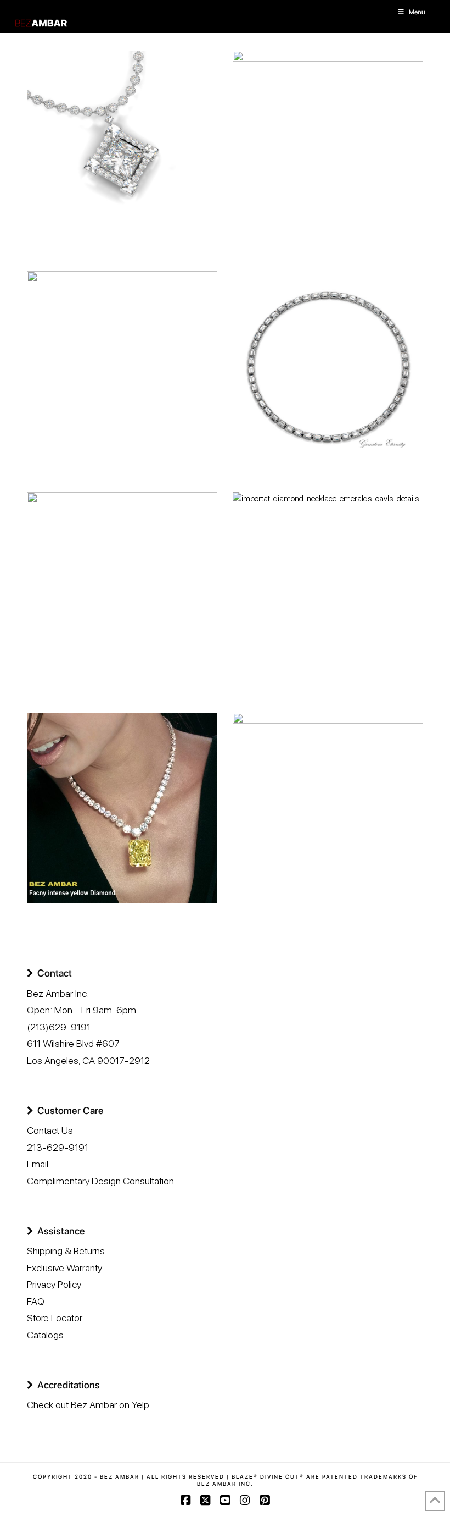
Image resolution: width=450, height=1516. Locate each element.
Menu (417, 12)
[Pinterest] (264, 1500)
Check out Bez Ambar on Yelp (88, 1404)
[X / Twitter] (205, 1500)
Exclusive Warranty (64, 1268)
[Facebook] (185, 1500)
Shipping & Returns (66, 1250)
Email (37, 1164)
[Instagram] (245, 1500)
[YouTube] (225, 1500)
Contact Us (50, 1130)
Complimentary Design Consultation (100, 1181)
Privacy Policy (54, 1284)
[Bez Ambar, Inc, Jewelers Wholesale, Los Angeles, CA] (68, 1442)
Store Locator (54, 1318)
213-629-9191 (57, 1147)
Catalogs (45, 1335)
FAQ (35, 1301)
